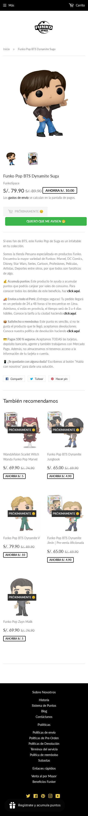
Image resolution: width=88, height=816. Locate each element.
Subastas (44, 760)
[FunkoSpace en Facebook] (35, 796)
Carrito (80, 5)
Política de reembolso (44, 755)
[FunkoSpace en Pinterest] (43, 796)
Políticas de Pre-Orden (44, 738)
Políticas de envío (44, 732)
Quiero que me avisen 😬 (45, 221)
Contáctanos (44, 717)
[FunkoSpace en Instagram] (50, 796)
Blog (44, 711)
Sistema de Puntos (44, 705)
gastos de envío (18, 197)
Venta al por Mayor (44, 776)
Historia (44, 700)
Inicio (6, 49)
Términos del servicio (44, 749)
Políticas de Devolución (44, 743)
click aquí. (73, 291)
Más (11, 5)
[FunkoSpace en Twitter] (28, 796)
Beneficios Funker (44, 782)
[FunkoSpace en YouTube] (58, 796)
